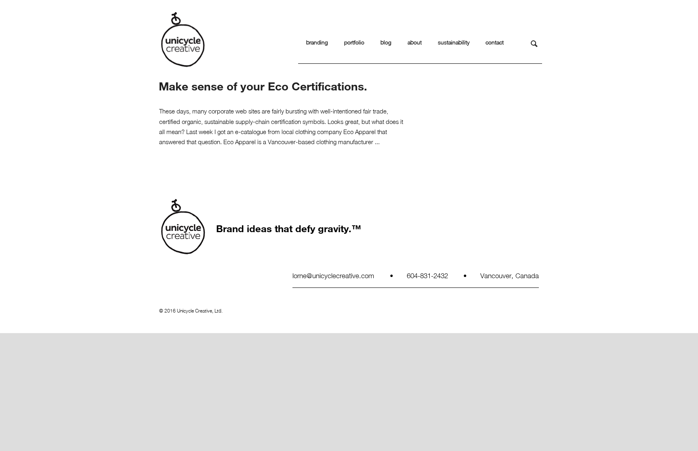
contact (495, 42)
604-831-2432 (427, 275)
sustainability (453, 42)
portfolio (354, 42)
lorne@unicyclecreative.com (333, 275)
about (415, 42)
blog (386, 42)
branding (317, 42)
